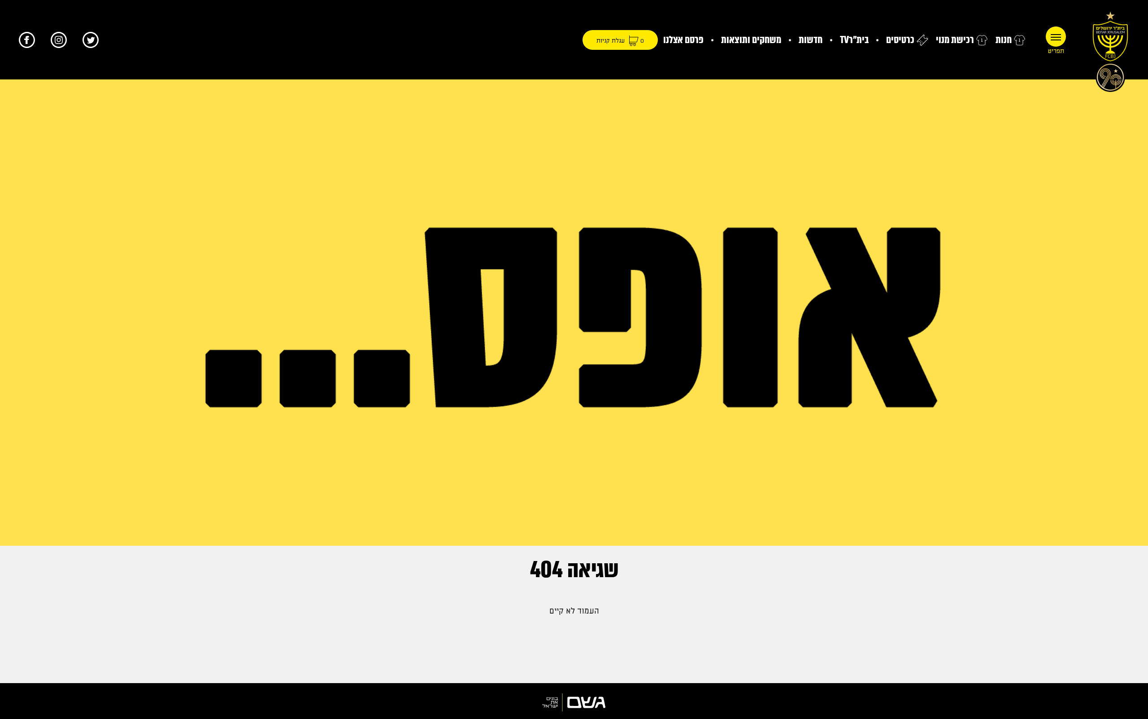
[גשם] (574, 702)
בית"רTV (854, 40)
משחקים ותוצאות (751, 40)
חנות (1004, 40)
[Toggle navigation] (1056, 36)
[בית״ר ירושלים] (1110, 49)
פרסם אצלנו (683, 40)
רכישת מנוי (955, 40)
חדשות (810, 40)
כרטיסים (900, 40)
